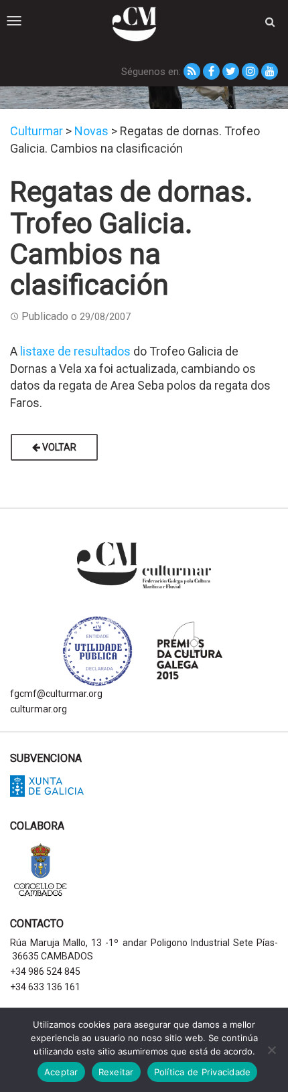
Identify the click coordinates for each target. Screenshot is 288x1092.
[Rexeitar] (271, 1050)
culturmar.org (38, 709)
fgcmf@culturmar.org (56, 693)
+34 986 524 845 (45, 971)
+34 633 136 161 (45, 987)
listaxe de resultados (75, 351)
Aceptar (61, 1072)
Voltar (58, 447)
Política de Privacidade (202, 1072)
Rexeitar (116, 1072)
